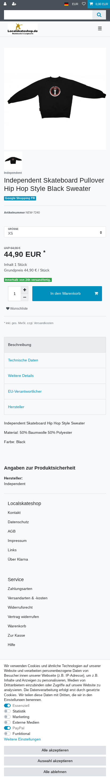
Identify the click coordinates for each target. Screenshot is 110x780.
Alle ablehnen (55, 772)
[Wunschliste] (84, 4)
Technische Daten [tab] (23, 360)
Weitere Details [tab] (21, 375)
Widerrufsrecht (20, 607)
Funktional (21, 733)
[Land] (66, 4)
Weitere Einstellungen (22, 739)
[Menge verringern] (24, 297)
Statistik (19, 711)
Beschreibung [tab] (19, 344)
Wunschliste (18, 308)
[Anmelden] (5, 4)
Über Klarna (18, 559)
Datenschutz (18, 522)
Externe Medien (26, 722)
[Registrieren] (14, 4)
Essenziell (21, 705)
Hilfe (11, 645)
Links (12, 550)
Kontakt (14, 512)
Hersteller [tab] (16, 407)
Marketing (21, 717)
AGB (11, 531)
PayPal (18, 728)
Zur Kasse (16, 635)
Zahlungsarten (20, 588)
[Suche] (99, 14)
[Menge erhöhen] (24, 290)
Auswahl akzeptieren (55, 761)
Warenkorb (17, 626)
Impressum (17, 540)
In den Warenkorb (65, 293)
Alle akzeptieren (55, 750)
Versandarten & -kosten (28, 598)
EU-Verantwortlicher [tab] (25, 391)
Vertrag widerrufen (23, 616)
